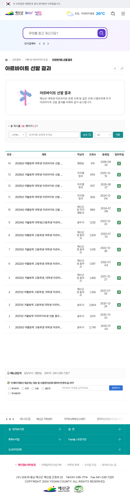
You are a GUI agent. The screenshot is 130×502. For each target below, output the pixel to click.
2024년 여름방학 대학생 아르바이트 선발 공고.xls (119, 210)
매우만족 (15, 388)
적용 (118, 134)
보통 (37, 388)
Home (6, 59)
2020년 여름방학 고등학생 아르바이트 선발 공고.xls (119, 327)
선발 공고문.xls (119, 163)
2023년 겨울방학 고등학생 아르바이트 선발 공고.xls (119, 250)
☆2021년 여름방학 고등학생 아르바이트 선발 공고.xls (119, 292)
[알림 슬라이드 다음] (48, 43)
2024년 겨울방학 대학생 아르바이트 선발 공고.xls (119, 223)
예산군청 (14, 14)
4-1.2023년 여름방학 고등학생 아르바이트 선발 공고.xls (119, 235)
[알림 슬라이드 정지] (44, 43)
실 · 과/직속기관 (16, 429)
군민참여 (16, 59)
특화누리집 (13, 439)
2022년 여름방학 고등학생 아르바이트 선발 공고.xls (119, 264)
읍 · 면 (71, 429)
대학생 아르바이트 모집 (36, 59)
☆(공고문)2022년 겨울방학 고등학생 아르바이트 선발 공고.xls (119, 278)
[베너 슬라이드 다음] (13, 419)
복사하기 (122, 68)
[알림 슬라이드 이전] (39, 43)
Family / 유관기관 (77, 439)
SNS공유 (115, 68)
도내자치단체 (14, 449)
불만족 (47, 388)
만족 (27, 388)
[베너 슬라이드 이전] (6, 419)
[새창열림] (29, 13)
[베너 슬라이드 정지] (10, 419)
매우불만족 (15, 393)
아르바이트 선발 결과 (62, 59)
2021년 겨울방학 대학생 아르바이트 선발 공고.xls (119, 305)
